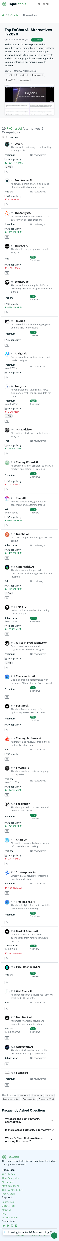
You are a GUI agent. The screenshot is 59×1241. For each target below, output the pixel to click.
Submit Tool (8, 1201)
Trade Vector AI (25, 676)
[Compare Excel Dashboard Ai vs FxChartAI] (7, 982)
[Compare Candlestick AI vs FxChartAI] (7, 598)
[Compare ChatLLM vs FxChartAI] (7, 863)
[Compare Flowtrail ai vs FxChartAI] (7, 795)
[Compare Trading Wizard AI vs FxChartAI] (7, 489)
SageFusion (23, 803)
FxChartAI (13, 15)
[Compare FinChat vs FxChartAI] (7, 345)
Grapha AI (22, 534)
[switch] (4, 137)
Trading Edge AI (25, 901)
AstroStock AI (24, 1046)
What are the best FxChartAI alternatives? (22, 1120)
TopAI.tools (13, 1156)
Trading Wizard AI (27, 462)
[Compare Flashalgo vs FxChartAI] (7, 1085)
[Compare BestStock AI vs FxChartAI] (7, 1038)
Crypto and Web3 (46, 1099)
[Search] (54, 1235)
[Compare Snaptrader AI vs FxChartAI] (7, 204)
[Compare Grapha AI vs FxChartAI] (7, 558)
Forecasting (37, 1095)
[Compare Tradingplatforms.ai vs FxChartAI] (7, 759)
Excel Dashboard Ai (28, 967)
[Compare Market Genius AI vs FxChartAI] (7, 958)
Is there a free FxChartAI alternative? (28, 1129)
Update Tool (8, 1205)
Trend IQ (21, 606)
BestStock (22, 705)
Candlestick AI (25, 566)
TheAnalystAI (37, 75)
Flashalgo (22, 1073)
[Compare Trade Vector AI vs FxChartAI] (7, 697)
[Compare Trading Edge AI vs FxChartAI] (7, 922)
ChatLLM (21, 839)
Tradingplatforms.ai (28, 738)
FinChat (20, 321)
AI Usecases (8, 1182)
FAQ (4, 1213)
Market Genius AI (27, 931)
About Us (6, 1209)
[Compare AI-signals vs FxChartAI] (7, 377)
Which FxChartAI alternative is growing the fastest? (23, 1140)
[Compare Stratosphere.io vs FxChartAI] (7, 893)
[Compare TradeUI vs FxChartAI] (7, 525)
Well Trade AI (24, 991)
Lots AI (9, 75)
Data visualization (11, 1099)
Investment (23, 1095)
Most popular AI (10, 1185)
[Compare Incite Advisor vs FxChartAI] (7, 453)
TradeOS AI (11, 80)
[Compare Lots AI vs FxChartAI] (7, 171)
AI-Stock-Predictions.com (31, 642)
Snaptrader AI (22, 75)
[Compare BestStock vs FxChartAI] (7, 729)
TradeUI (21, 498)
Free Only (13, 137)
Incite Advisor (23, 429)
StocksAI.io (24, 80)
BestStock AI (24, 1017)
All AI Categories (10, 1178)
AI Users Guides (10, 1217)
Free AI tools (8, 1193)
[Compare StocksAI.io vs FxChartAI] (7, 312)
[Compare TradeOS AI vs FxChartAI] (7, 273)
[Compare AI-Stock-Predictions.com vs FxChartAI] (7, 667)
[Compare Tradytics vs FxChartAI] (7, 421)
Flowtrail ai (23, 767)
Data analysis (29, 1099)
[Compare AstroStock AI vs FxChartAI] (7, 1064)
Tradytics (20, 386)
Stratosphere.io (26, 872)
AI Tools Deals (9, 1174)
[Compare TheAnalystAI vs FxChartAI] (7, 237)
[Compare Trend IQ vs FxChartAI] (7, 634)
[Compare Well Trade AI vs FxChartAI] (7, 1008)
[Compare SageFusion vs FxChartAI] (7, 831)
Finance (49, 1095)
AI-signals (21, 353)
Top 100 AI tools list (12, 1189)
